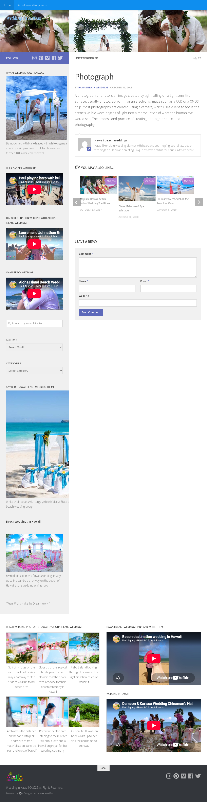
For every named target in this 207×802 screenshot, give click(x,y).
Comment (86, 254)
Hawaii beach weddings (93, 87)
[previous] (77, 202)
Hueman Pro (46, 793)
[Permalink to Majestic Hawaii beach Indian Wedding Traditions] (98, 185)
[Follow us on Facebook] (53, 57)
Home (7, 5)
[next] (199, 202)
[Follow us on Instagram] (34, 57)
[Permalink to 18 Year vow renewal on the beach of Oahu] (175, 185)
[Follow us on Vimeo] (47, 57)
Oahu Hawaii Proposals (31, 5)
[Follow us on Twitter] (60, 57)
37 (199, 58)
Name (83, 281)
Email (144, 281)
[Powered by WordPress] (20, 793)
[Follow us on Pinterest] (40, 57)
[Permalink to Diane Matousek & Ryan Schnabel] (136, 188)
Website (84, 296)
